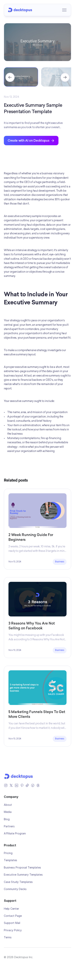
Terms (8, 937)
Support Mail (12, 922)
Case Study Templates (18, 881)
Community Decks (15, 889)
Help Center (11, 908)
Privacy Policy (13, 930)
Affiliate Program (15, 833)
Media (8, 811)
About (8, 804)
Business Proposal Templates (22, 867)
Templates (10, 860)
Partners (9, 826)
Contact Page (13, 915)
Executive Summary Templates (23, 874)
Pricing (8, 853)
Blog (7, 819)
